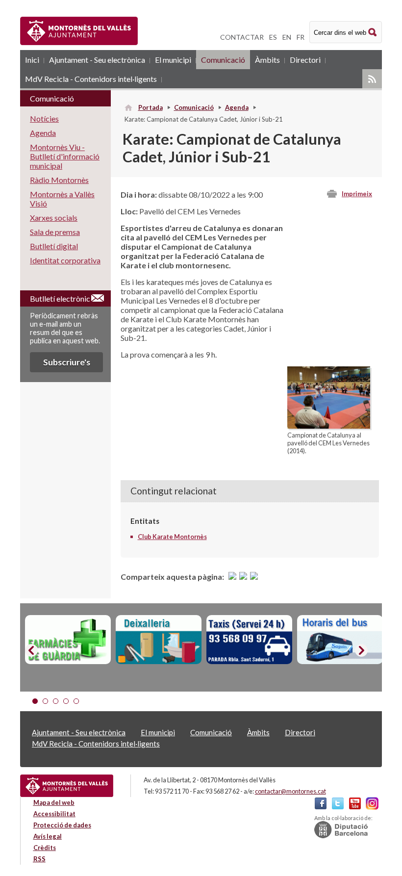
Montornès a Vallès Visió (62, 198)
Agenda (237, 107)
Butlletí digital (54, 246)
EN (286, 37)
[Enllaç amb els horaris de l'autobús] (340, 639)
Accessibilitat (54, 814)
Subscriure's (66, 362)
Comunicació (223, 59)
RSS (372, 78)
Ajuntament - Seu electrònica (97, 59)
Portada (150, 107)
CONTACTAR (242, 37)
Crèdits (44, 847)
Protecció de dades (62, 825)
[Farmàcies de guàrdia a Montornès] (68, 639)
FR (300, 37)
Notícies (44, 118)
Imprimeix (357, 194)
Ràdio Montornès (59, 179)
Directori (305, 59)
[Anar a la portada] (66, 785)
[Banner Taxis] (249, 639)
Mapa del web (54, 802)
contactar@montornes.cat (290, 791)
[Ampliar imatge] (328, 425)
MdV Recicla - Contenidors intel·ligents (91, 78)
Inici (32, 59)
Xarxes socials (53, 217)
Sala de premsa (55, 231)
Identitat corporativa (65, 260)
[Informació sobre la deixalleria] (158, 639)
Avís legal (47, 836)
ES (273, 37)
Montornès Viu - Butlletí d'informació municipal (65, 156)
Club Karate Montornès (172, 537)
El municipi (173, 59)
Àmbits (267, 59)
